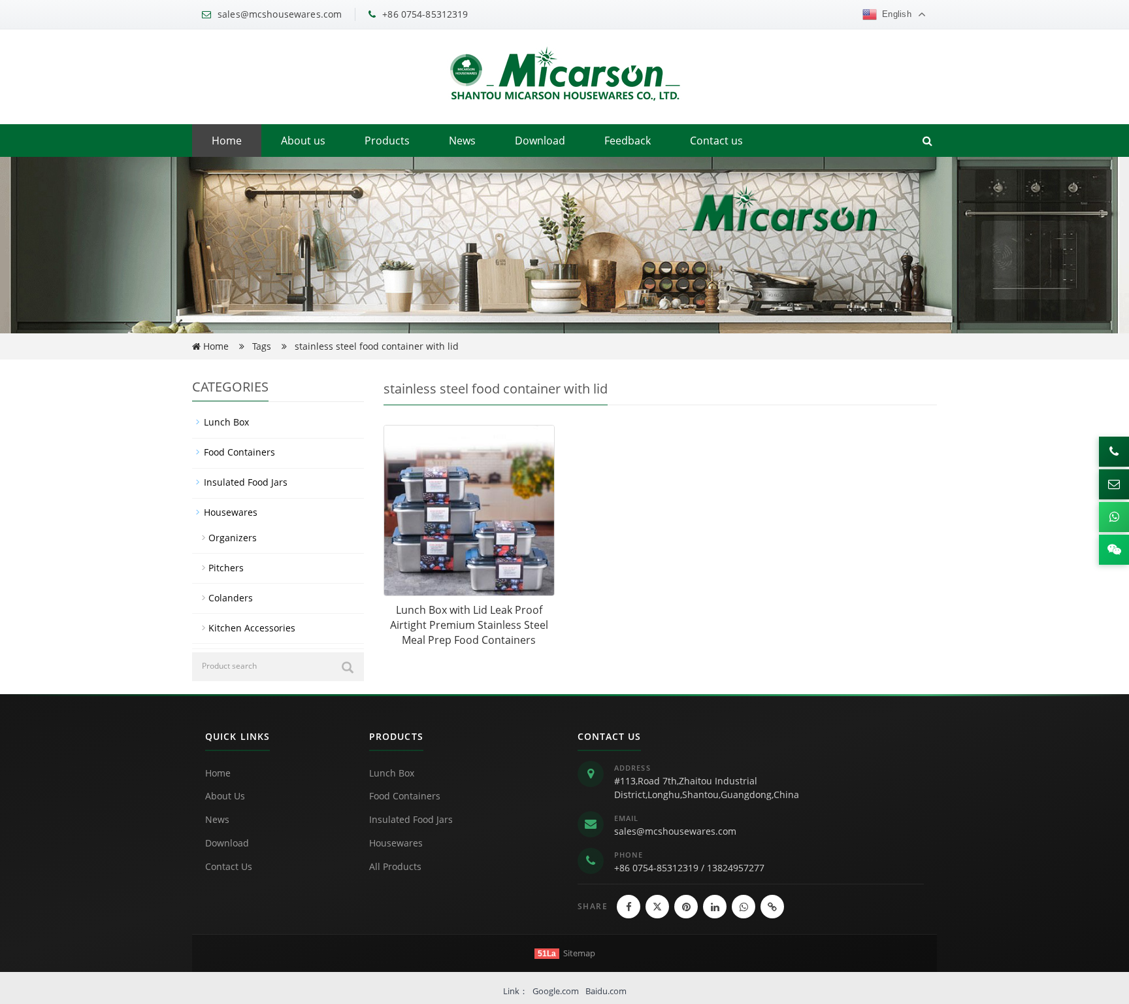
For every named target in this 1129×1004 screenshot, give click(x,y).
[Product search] (347, 667)
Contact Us (228, 866)
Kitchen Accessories (251, 628)
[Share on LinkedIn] (715, 906)
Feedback (627, 140)
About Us (225, 796)
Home (227, 140)
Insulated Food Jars (245, 482)
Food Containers (239, 452)
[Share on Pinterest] (686, 906)
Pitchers (226, 567)
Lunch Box (226, 422)
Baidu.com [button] (606, 991)
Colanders (230, 598)
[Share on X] (657, 906)
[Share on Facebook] (628, 906)
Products (387, 140)
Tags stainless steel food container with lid (355, 346)
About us (303, 140)
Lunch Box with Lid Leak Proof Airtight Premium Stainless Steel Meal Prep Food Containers (469, 625)
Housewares (230, 512)
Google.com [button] (555, 991)
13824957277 (735, 868)
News (462, 140)
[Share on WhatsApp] (743, 906)
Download (540, 140)
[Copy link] (772, 906)
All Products (395, 866)
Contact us (716, 140)
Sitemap (579, 953)
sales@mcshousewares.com (675, 831)
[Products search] (927, 140)
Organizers (232, 537)
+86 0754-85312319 (656, 868)
